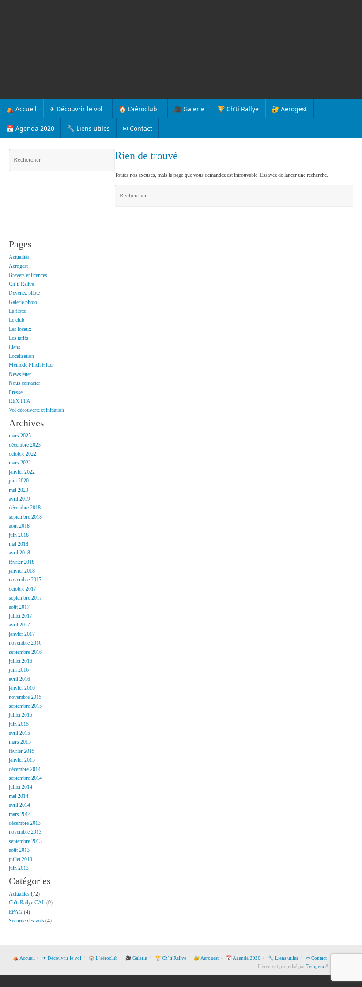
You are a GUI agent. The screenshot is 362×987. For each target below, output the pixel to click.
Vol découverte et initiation (36, 410)
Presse (16, 392)
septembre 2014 (25, 778)
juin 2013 (19, 868)
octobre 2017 (22, 589)
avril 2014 (19, 805)
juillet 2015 (20, 715)
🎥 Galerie (136, 957)
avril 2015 (19, 733)
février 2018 (21, 562)
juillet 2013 (20, 859)
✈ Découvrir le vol (61, 957)
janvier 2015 (22, 760)
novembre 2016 (25, 643)
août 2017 (19, 607)
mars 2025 (20, 436)
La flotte (17, 311)
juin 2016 (19, 670)
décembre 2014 (25, 769)
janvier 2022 (22, 472)
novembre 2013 (25, 832)
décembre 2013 (25, 823)
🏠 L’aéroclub (103, 957)
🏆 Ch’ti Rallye (170, 957)
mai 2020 (18, 490)
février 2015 (21, 751)
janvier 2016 (22, 688)
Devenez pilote (24, 293)
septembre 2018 (25, 517)
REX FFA (19, 401)
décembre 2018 (25, 508)
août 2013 (19, 850)
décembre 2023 (25, 445)
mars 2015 (20, 742)
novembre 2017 (25, 580)
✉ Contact (316, 957)
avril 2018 (19, 553)
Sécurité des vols (26, 921)
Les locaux (20, 329)
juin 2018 (19, 535)
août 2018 (19, 526)
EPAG (16, 912)
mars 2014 (20, 814)
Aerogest (18, 266)
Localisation (21, 356)
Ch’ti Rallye (21, 284)
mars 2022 (20, 462)
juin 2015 (19, 724)
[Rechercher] (345, 196)
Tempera (315, 966)
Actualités (19, 257)
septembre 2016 (25, 652)
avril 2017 (19, 625)
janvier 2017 (22, 634)
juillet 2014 (20, 787)
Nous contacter (24, 383)
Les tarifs (18, 338)
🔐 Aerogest (206, 957)
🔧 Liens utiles (283, 957)
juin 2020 (19, 481)
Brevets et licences (28, 275)
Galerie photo (23, 302)
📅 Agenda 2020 (243, 957)
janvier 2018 (22, 571)
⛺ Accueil (24, 957)
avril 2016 (19, 679)
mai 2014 (18, 796)
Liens (14, 347)
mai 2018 (18, 544)
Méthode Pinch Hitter (31, 365)
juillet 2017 (20, 616)
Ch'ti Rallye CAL (27, 903)
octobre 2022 (22, 454)
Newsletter (20, 374)
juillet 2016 (20, 661)
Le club (16, 320)
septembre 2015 (25, 706)
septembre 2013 (25, 841)
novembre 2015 (25, 697)
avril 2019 (19, 499)
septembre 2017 (25, 598)
